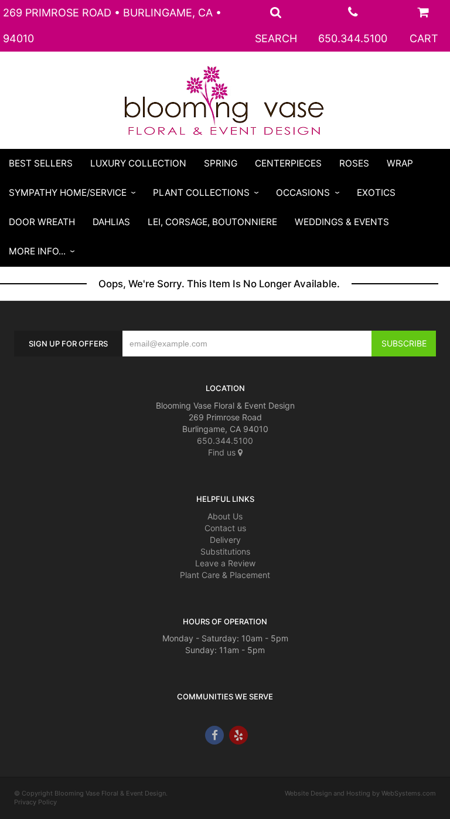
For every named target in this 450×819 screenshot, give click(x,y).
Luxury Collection (138, 163)
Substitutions (225, 551)
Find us (223, 452)
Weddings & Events (342, 221)
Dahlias (111, 221)
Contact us (225, 528)
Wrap (400, 163)
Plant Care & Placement (225, 575)
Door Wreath (42, 221)
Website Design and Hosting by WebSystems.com (360, 793)
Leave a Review (225, 563)
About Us (225, 516)
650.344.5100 (352, 38)
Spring (220, 163)
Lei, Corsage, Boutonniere (212, 221)
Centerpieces (288, 163)
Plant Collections (201, 192)
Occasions (303, 192)
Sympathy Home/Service (68, 192)
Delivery (225, 540)
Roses (354, 163)
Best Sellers (41, 163)
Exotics (376, 192)
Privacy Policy (35, 802)
